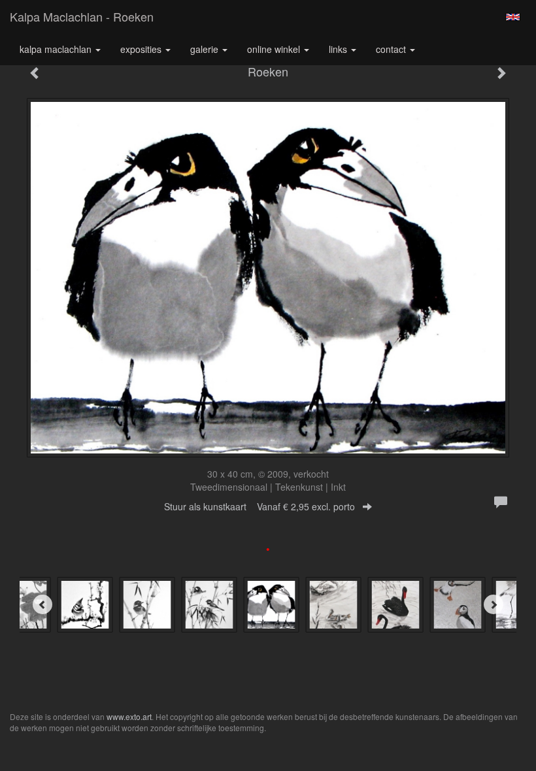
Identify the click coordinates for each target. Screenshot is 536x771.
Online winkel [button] (275, 49)
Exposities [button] (142, 49)
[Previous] (42, 604)
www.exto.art (129, 716)
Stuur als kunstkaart (259, 506)
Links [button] (339, 49)
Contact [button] (392, 49)
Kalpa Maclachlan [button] (57, 49)
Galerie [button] (205, 49)
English (512, 17)
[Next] (493, 604)
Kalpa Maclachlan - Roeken (82, 16)
